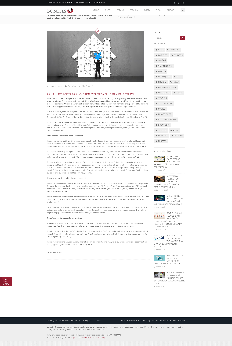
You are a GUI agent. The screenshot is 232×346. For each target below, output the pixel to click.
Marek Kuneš (87, 86)
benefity (162, 141)
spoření (162, 61)
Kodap (175, 82)
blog (178, 77)
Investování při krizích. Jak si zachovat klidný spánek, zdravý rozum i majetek (168, 241)
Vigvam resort (165, 66)
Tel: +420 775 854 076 (83, 2)
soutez (161, 109)
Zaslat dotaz (6, 283)
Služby (108, 10)
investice (162, 55)
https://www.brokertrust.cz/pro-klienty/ (89, 337)
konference (164, 93)
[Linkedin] (183, 3)
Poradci (120, 10)
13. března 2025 (55, 86)
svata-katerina (165, 103)
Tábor (179, 93)
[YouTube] (179, 3)
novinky (162, 82)
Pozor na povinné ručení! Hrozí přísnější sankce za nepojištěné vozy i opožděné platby (169, 278)
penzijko (178, 136)
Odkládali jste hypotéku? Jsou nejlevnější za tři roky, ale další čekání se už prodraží (90, 94)
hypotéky (72, 86)
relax (175, 130)
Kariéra (147, 10)
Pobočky (134, 10)
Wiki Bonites (170, 320)
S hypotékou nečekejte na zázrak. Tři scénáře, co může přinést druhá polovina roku (167, 181)
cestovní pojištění (167, 120)
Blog (158, 10)
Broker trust (164, 114)
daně (160, 50)
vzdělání (162, 98)
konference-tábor (167, 87)
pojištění (178, 55)
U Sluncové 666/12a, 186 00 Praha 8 (60, 2)
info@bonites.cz (99, 2)
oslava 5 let (164, 77)
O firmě (95, 10)
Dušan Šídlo (164, 125)
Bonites (162, 71)
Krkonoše (163, 136)
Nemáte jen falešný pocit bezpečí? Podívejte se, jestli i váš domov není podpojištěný (169, 161)
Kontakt (170, 10)
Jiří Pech (162, 130)
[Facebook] (175, 3)
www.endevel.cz (96, 320)
